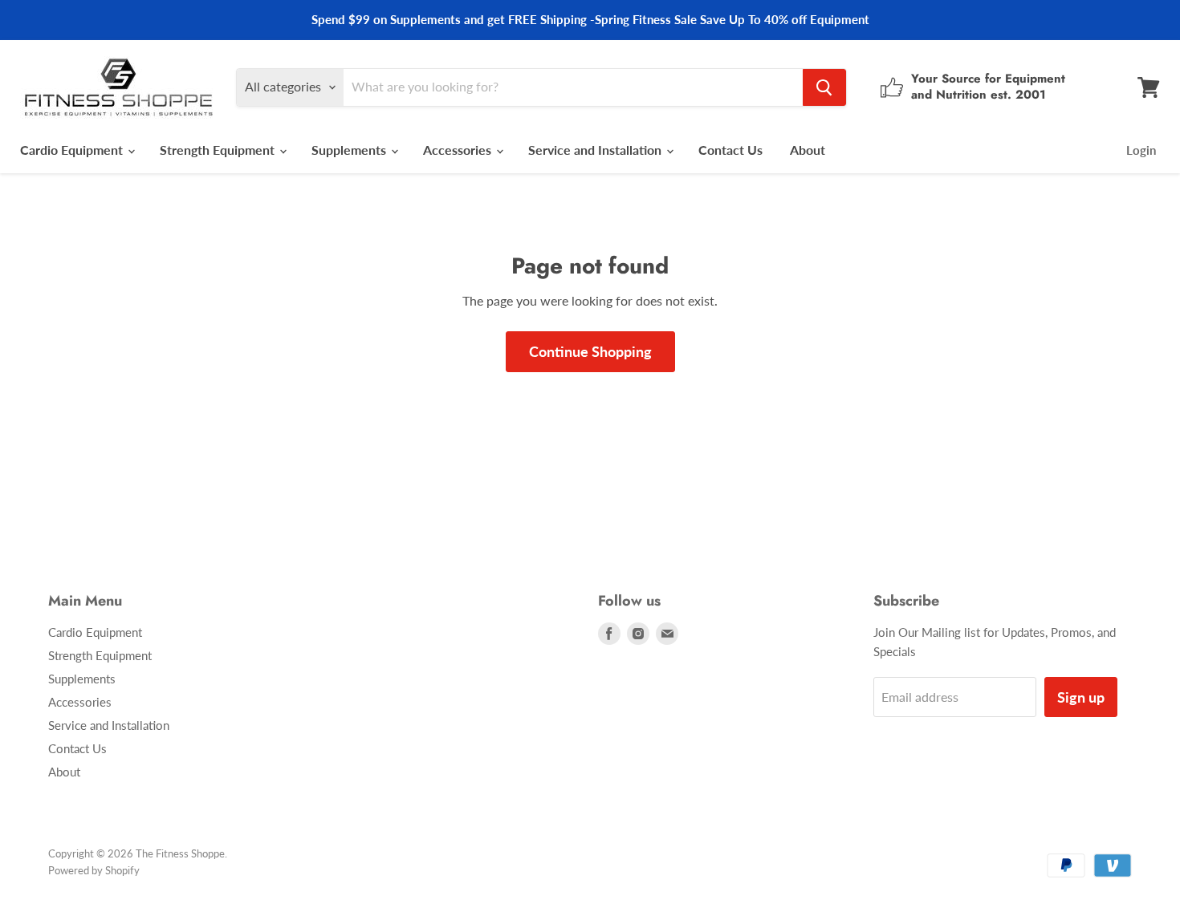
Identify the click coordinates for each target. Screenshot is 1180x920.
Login (1141, 150)
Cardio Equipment (73, 149)
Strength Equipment (219, 149)
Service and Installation (596, 149)
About (807, 149)
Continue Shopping (590, 351)
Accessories (458, 149)
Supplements (350, 149)
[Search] (824, 87)
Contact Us (730, 149)
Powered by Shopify (94, 870)
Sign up (1081, 697)
